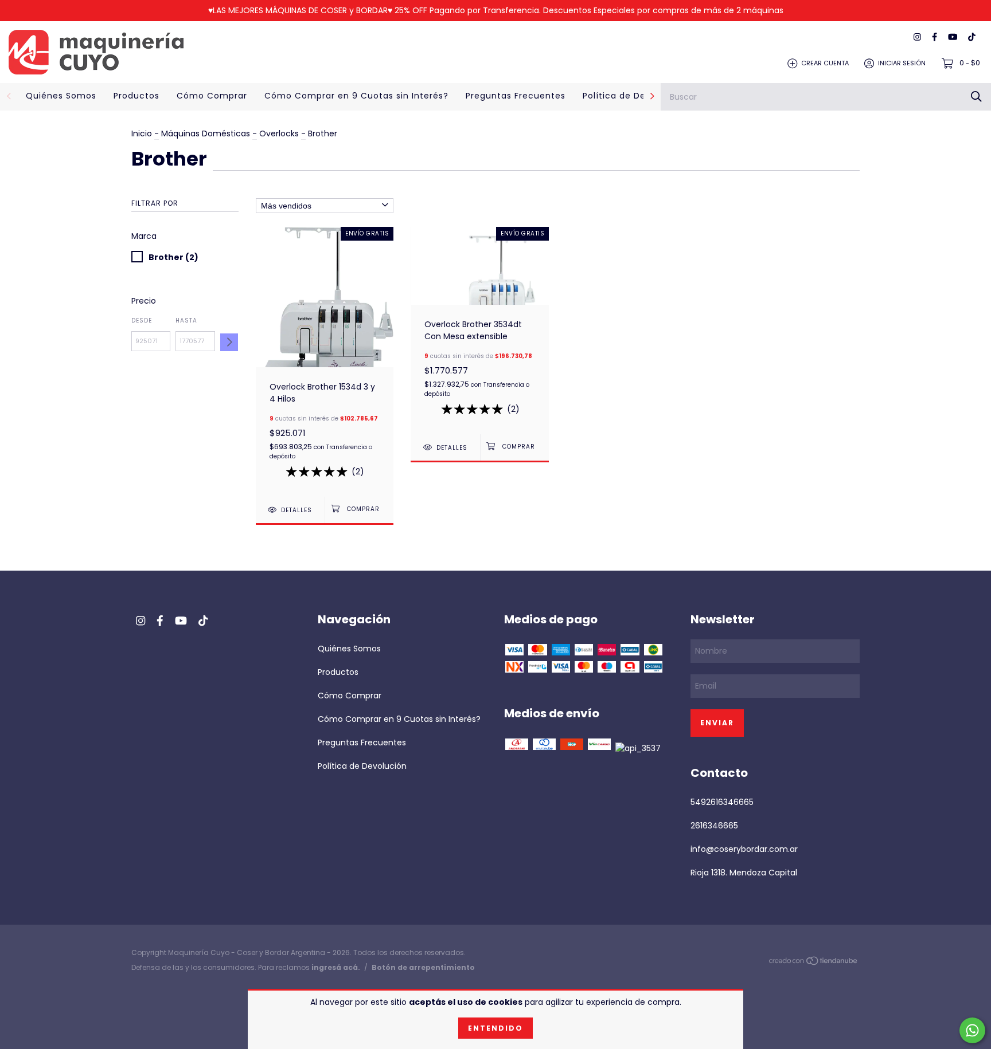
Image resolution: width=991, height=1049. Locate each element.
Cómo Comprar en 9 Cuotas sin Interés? (356, 95)
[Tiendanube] (814, 963)
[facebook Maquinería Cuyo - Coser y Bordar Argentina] (934, 37)
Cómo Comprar (212, 95)
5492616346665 (722, 802)
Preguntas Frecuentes (515, 95)
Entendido (495, 1028)
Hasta (186, 320)
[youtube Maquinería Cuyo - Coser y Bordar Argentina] (952, 37)
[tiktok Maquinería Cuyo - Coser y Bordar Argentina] (971, 37)
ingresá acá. (335, 967)
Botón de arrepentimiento (423, 967)
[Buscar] (976, 96)
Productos (136, 95)
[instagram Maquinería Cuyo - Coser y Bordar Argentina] (917, 37)
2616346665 (714, 825)
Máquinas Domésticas (206, 133)
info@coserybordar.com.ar (744, 849)
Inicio (141, 133)
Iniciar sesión (902, 63)
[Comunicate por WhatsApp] (972, 1030)
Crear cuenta (825, 63)
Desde (141, 320)
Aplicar (229, 342)
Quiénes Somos (61, 95)
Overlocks (279, 133)
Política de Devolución (633, 95)
